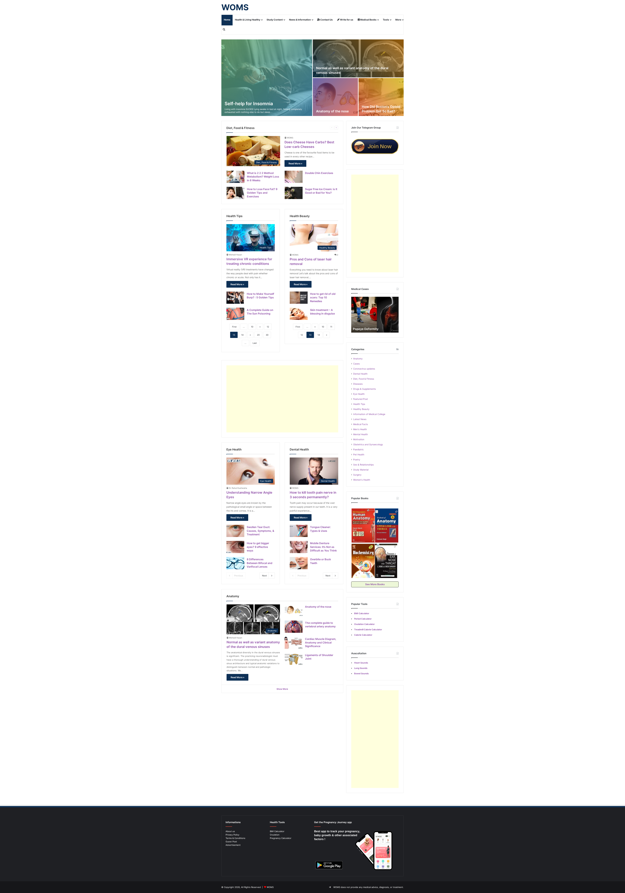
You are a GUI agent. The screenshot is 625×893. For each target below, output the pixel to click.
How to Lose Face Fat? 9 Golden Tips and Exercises (262, 192)
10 (252, 326)
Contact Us (326, 19)
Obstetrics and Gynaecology (368, 444)
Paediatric (358, 449)
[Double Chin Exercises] (294, 177)
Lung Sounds (360, 668)
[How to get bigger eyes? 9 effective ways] (235, 547)
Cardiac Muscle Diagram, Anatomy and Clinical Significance (320, 642)
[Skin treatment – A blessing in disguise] (299, 314)
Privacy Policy (232, 834)
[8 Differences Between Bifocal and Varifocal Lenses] (235, 563)
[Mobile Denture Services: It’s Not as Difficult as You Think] (299, 547)
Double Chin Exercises (319, 173)
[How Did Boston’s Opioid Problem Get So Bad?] (381, 97)
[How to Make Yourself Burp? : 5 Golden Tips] (235, 298)
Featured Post (360, 399)
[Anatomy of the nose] (335, 97)
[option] (312, 77)
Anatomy (358, 358)
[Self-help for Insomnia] (266, 77)
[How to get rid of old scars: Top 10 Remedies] (299, 298)
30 (267, 335)
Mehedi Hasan (235, 254)
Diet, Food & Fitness (363, 379)
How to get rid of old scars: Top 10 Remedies (322, 297)
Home (227, 19)
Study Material (360, 469)
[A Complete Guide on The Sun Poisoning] (235, 314)
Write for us (346, 19)
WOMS (290, 137)
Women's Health (361, 480)
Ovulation (274, 834)
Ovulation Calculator (364, 624)
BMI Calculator (277, 831)
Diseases (358, 384)
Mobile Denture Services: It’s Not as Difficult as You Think (323, 547)
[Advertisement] (282, 398)
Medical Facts (360, 424)
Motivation (358, 439)
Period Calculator (363, 618)
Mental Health (360, 434)
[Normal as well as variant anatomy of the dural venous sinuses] (358, 58)
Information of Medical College (369, 414)
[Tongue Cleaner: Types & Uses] (299, 531)
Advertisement (233, 845)
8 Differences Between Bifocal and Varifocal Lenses (259, 563)
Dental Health (360, 373)
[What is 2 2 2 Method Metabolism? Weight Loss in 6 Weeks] (235, 177)
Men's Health (360, 429)
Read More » (295, 163)
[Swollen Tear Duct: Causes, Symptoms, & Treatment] (235, 531)
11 (331, 326)
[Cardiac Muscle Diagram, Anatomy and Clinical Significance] (294, 643)
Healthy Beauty (361, 409)
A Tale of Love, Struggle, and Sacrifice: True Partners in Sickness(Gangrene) (373, 324)
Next (264, 575)
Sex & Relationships (363, 464)
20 (258, 335)
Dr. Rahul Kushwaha (238, 488)
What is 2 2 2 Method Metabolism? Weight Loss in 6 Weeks (263, 176)
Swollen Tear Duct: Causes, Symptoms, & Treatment (260, 530)
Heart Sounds (361, 662)
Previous (238, 575)
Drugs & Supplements (364, 389)
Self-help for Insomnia (249, 103)
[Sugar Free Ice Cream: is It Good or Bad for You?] (294, 193)
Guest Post (231, 841)
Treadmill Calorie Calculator (368, 629)
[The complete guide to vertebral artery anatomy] (294, 627)
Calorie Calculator (363, 635)
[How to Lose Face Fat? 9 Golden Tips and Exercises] (235, 193)
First (234, 326)
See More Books (375, 584)
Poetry (356, 459)
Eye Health (359, 394)
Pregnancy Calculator (280, 838)
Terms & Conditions (235, 838)
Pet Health (358, 454)
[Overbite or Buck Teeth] (299, 563)
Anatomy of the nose (332, 111)
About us (230, 831)
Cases (356, 363)
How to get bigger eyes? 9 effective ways (258, 547)
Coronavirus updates (364, 368)
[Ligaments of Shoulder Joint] (294, 659)
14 (242, 335)
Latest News (359, 419)
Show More (282, 689)
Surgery (357, 474)
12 (268, 326)
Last (255, 343)
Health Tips (359, 404)
